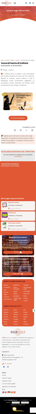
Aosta (15, 310)
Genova (15, 314)
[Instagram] (33, 3)
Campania (14, 15)
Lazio (5, 290)
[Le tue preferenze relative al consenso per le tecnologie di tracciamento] (34, 310)
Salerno (15, 322)
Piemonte (26, 293)
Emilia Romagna (16, 288)
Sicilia (25, 296)
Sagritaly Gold (6, 381)
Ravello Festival (13, 202)
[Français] (6, 392)
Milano (15, 317)
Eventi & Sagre (6, 378)
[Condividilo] (15, 130)
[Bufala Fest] (5, 215)
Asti (24, 310)
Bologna (6, 312)
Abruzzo (6, 285)
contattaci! (18, 156)
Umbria (25, 298)
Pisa (24, 319)
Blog (3, 389)
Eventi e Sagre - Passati (12, 60)
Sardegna (16, 296)
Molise (15, 293)
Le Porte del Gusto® (8, 383)
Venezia (25, 324)
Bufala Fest (12, 213)
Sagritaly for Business (9, 386)
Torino (5, 324)
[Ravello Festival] (5, 205)
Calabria (25, 285)
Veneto (25, 301)
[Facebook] (30, 3)
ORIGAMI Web (21, 404)
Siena (25, 322)
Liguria (15, 291)
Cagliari (15, 312)
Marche (6, 292)
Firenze (6, 314)
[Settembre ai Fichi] (5, 225)
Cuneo (25, 312)
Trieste (15, 324)
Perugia (15, 319)
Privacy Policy (15, 402)
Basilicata (16, 285)
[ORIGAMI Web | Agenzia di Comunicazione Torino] (18, 409)
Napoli (25, 317)
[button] (15, 3)
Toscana (6, 297)
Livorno (25, 314)
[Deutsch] (9, 392)
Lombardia (26, 291)
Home (2, 60)
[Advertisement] (18, 40)
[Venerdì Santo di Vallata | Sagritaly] (18, 101)
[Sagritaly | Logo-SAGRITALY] (7, 3)
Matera (6, 317)
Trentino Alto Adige (17, 299)
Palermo (6, 319)
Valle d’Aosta (7, 299)
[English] (3, 392)
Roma (5, 322)
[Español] (14, 392)
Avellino (22, 15)
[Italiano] (12, 392)
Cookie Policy (25, 402)
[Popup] (26, 3)
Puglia (5, 294)
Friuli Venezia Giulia (27, 288)
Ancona (6, 310)
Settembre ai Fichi (14, 223)
